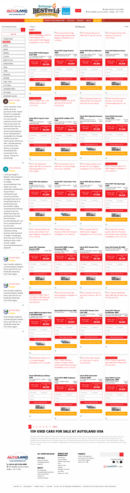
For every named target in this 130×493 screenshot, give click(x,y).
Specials (60, 467)
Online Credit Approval (84, 456)
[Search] (23, 30)
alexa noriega (14, 100)
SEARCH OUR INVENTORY (63, 454)
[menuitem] (14, 42)
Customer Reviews (42, 478)
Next (55, 426)
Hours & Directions (43, 474)
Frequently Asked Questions (45, 472)
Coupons (40, 464)
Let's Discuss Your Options (86, 458)
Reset (13, 34)
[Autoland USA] (17, 10)
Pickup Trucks (62, 465)
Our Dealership (41, 470)
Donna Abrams (15, 168)
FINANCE (81, 454)
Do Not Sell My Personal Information (67, 486)
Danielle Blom (14, 257)
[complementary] (124, 487)
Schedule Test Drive (64, 469)
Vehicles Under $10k (64, 461)
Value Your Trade (63, 473)
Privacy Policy (39, 486)
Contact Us (40, 476)
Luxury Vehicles (62, 459)
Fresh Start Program (84, 460)
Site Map (49, 486)
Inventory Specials (42, 460)
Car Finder (61, 471)
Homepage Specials (43, 462)
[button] (33, 20)
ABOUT (40, 468)
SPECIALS (41, 458)
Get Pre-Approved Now (40, 88)
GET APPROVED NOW (45, 454)
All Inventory (61, 457)
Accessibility (28, 486)
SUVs (59, 463)
